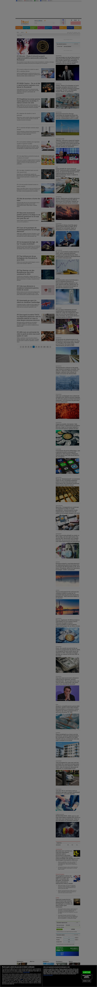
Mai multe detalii (26, 972)
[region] (48, 976)
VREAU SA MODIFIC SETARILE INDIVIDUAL (86, 976)
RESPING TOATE (86, 980)
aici (22, 979)
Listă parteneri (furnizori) (48, 975)
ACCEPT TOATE (86, 972)
